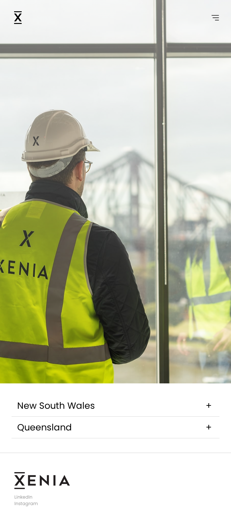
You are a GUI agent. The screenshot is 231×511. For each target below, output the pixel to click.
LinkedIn (23, 497)
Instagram (26, 504)
